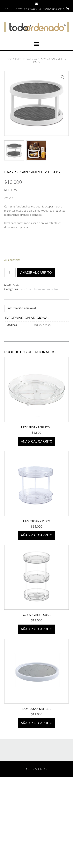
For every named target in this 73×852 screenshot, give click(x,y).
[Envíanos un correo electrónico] (36, 3)
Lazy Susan (26, 289)
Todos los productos (26, 59)
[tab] (21, 308)
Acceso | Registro (13, 9)
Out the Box (41, 769)
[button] (62, 77)
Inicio (9, 59)
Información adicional (21, 308)
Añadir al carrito (36, 272)
